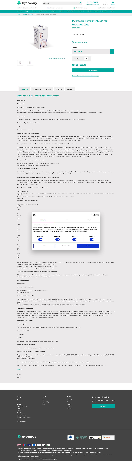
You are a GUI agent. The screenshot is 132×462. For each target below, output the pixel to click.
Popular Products (21, 421)
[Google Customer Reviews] (108, 437)
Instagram (69, 408)
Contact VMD (46, 459)
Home (111, 11)
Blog (18, 419)
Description (24, 89)
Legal (43, 400)
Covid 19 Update (21, 413)
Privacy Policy (45, 402)
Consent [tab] (43, 220)
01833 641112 (92, 2)
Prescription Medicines (100, 11)
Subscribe (103, 406)
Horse (18, 11)
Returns (69, 89)
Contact (19, 404)
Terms (43, 404)
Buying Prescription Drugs (23, 417)
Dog (26, 11)
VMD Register (53, 459)
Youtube (69, 404)
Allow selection (66, 246)
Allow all (88, 246)
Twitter (68, 402)
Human (80, 11)
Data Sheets (37, 89)
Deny (44, 246)
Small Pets (70, 11)
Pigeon (53, 11)
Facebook (69, 400)
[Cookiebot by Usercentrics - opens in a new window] (92, 215)
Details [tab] (66, 220)
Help (18, 402)
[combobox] (62, 3)
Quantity (76, 59)
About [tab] (89, 220)
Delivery (59, 89)
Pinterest (69, 406)
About (18, 400)
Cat (33, 11)
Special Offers (43, 11)
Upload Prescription (22, 406)
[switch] (57, 239)
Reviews (48, 89)
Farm (61, 11)
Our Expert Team (21, 415)
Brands (89, 11)
